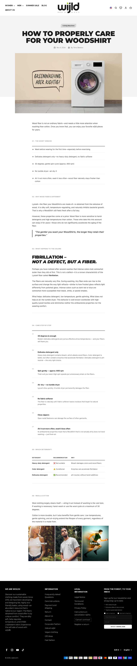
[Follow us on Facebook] (6, 650)
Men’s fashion (110, 613)
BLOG (44, 6)
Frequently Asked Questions (52, 595)
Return (48, 612)
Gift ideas (49, 636)
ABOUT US (10, 10)
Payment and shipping (51, 606)
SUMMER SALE (32, 6)
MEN (19, 6)
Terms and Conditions (78, 602)
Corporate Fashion (52, 624)
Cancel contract (83, 620)
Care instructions (52, 601)
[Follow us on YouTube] (17, 650)
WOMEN (9, 6)
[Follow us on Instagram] (12, 650)
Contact (48, 620)
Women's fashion (125, 613)
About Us (49, 616)
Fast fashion (50, 640)
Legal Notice (79, 597)
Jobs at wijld (50, 628)
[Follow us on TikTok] (23, 650)
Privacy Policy (80, 608)
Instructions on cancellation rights (82, 613)
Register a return (81, 624)
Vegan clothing (51, 632)
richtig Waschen (68, 25)
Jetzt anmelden (118, 626)
